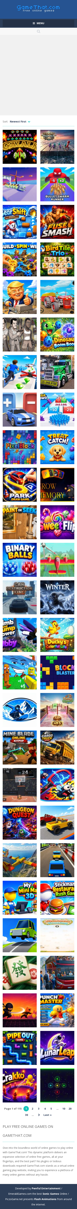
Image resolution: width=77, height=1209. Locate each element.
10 (63, 1108)
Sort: (5, 121)
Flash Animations (45, 1199)
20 (70, 1108)
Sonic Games (51, 1193)
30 (26, 1115)
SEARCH (38, 31)
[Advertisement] (38, 75)
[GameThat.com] (39, 7)
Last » (48, 1115)
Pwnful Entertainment (46, 1188)
